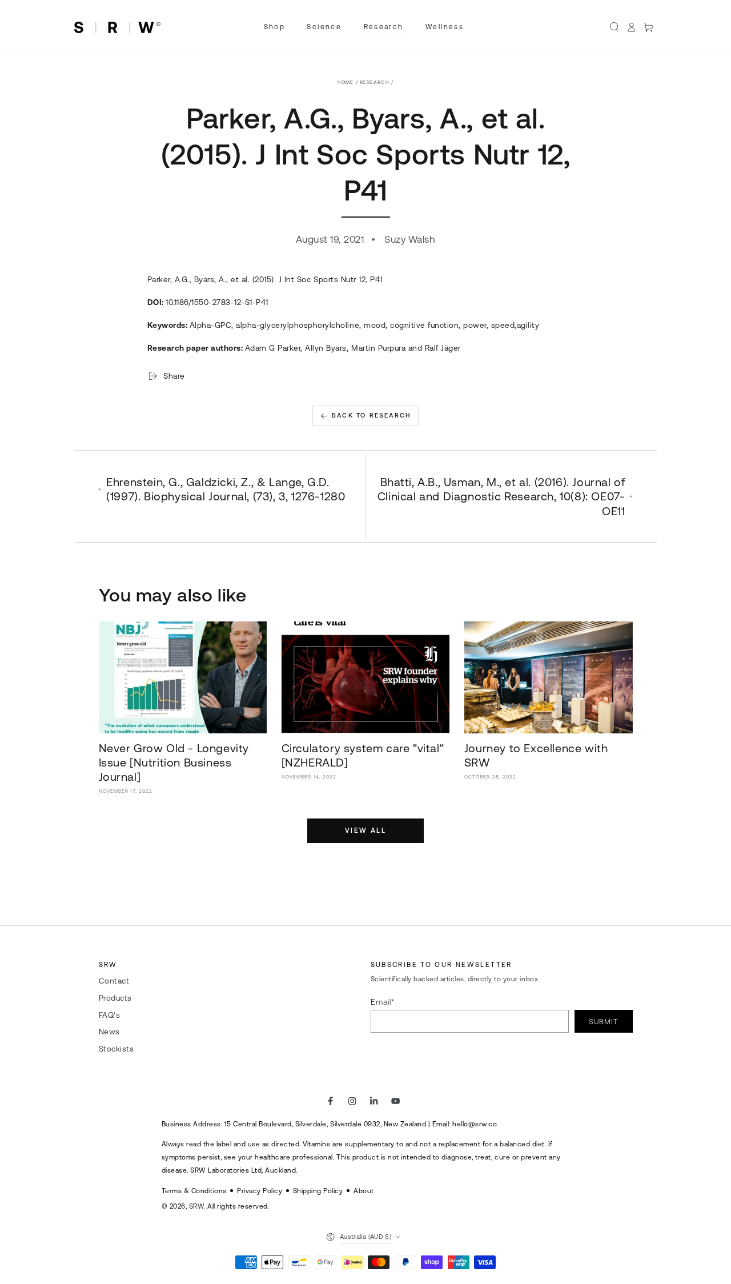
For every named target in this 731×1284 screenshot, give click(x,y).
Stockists (116, 1048)
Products (115, 997)
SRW (196, 1206)
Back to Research (371, 415)
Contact (114, 980)
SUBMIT (603, 1021)
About (364, 1190)
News (109, 1031)
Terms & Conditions (194, 1190)
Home (346, 82)
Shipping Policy (318, 1190)
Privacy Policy (259, 1190)
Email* (383, 1001)
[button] (614, 27)
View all (365, 830)
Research (374, 82)
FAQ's (110, 1015)
